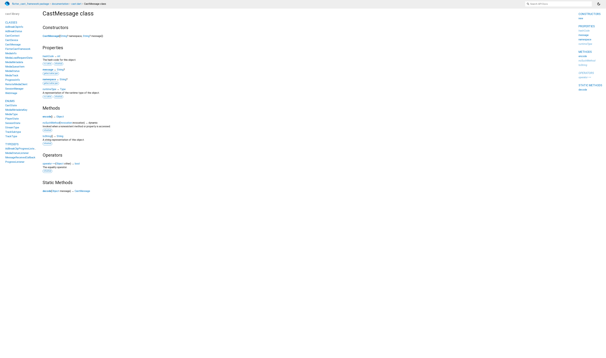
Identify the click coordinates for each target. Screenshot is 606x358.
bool (77, 163)
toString (47, 136)
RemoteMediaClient (16, 84)
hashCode (48, 56)
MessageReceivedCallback (20, 157)
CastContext (12, 35)
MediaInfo (11, 53)
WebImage (11, 93)
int (58, 56)
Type (63, 89)
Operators (586, 73)
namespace (49, 79)
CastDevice (11, 40)
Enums (10, 101)
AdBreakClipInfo (14, 26)
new (581, 18)
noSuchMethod (51, 122)
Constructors (590, 14)
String (63, 36)
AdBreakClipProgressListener (21, 148)
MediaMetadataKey (16, 109)
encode (47, 116)
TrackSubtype (13, 131)
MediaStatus (12, 71)
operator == (49, 163)
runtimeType (49, 89)
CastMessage (51, 36)
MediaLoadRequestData (18, 57)
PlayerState (12, 118)
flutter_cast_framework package (30, 3)
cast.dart (76, 3)
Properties (587, 26)
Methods (585, 51)
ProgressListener (14, 161)
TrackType (11, 136)
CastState (11, 105)
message (48, 69)
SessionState (12, 123)
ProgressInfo (12, 79)
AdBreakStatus (13, 31)
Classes (11, 22)
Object (60, 116)
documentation (60, 3)
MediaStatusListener (17, 153)
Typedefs (12, 144)
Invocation (66, 122)
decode (47, 191)
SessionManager (14, 88)
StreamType (12, 127)
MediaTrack (11, 75)
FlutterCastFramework (17, 48)
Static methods (590, 85)
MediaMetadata (14, 62)
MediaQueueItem (14, 66)
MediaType (11, 114)
